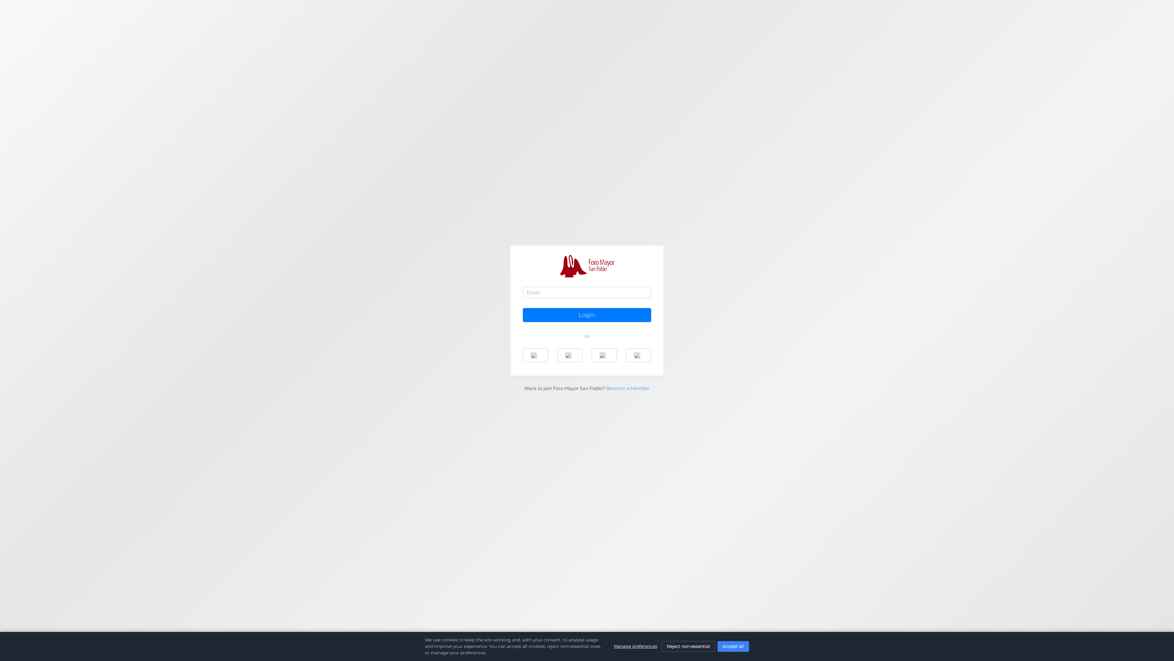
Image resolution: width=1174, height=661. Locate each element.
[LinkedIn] (604, 355)
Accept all (733, 646)
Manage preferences (635, 646)
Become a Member (628, 388)
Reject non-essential (688, 646)
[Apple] (639, 355)
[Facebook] (535, 355)
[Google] (570, 355)
